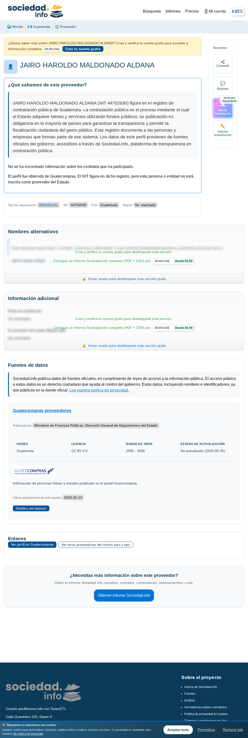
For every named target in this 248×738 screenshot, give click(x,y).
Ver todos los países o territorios (205, 707)
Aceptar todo (178, 730)
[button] (237, 11)
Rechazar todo (233, 729)
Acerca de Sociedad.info (200, 687)
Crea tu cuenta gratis (83, 49)
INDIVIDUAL (48, 205)
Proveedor (65, 27)
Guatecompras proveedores (42, 410)
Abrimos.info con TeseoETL (44, 709)
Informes (173, 11)
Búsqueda (152, 11)
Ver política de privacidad (28, 733)
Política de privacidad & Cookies (206, 714)
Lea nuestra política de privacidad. (99, 390)
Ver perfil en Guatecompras (32, 544)
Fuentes (189, 693)
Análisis (189, 700)
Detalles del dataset (31, 508)
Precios (192, 11)
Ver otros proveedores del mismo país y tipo (96, 545)
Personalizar (206, 729)
